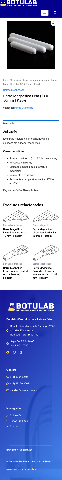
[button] (53, 23)
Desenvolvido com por (21, 469)
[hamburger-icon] (44, 13)
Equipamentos (19, 80)
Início (6, 80)
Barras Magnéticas (39, 80)
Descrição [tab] (8, 123)
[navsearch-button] (55, 13)
